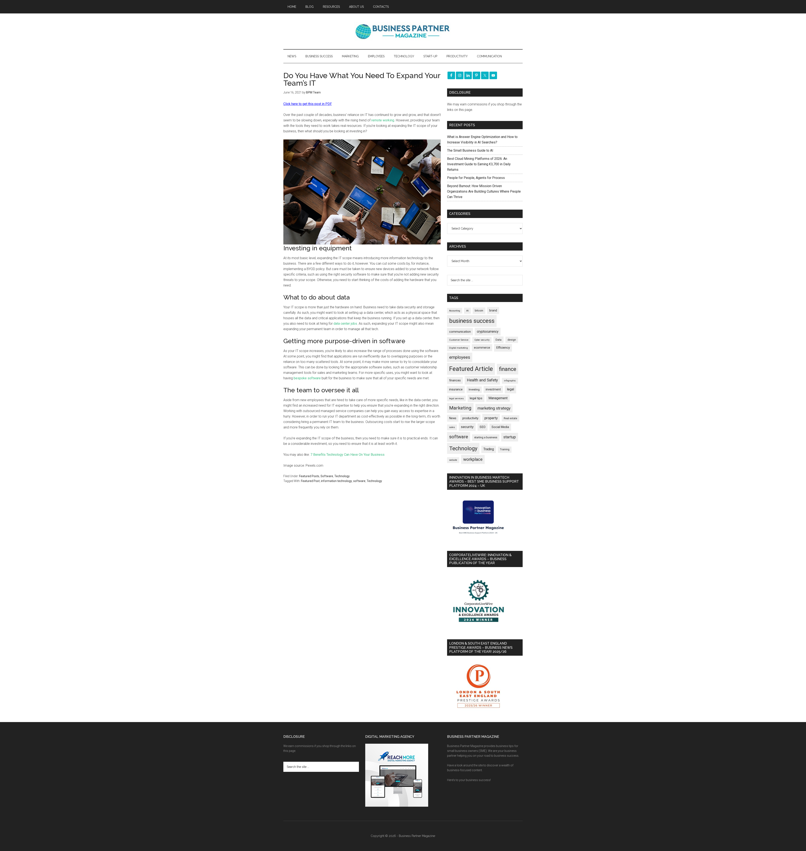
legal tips (476, 398)
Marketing (460, 408)
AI (467, 310)
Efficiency (503, 347)
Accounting (454, 310)
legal (510, 389)
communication (460, 332)
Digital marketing (458, 348)
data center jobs (345, 324)
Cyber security (481, 340)
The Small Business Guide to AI (470, 150)
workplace (473, 459)
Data (498, 339)
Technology (342, 476)
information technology (336, 481)
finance (507, 369)
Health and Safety (482, 380)
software (359, 481)
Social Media (500, 427)
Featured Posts (309, 476)
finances (455, 380)
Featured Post (310, 481)
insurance (456, 389)
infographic (510, 380)
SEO (482, 427)
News (452, 418)
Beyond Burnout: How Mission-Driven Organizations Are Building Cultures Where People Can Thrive (484, 191)
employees (459, 357)
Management (498, 398)
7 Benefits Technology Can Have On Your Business (347, 455)
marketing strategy (494, 408)
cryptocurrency (488, 332)
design (512, 339)
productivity (470, 418)
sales (452, 427)
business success (472, 320)
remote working (382, 120)
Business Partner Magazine (403, 31)
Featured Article (471, 368)
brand (493, 310)
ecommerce (482, 347)
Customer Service (458, 340)
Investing (474, 389)
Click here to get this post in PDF (307, 104)
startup (509, 437)
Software (327, 476)
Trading (488, 449)
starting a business (485, 437)
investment (493, 389)
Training (504, 449)
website (453, 460)
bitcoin (479, 310)
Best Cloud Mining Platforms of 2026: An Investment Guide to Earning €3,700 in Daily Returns (479, 164)
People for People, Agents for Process (476, 178)
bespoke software (307, 378)
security (467, 427)
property (491, 418)
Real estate (510, 418)
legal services (456, 398)
